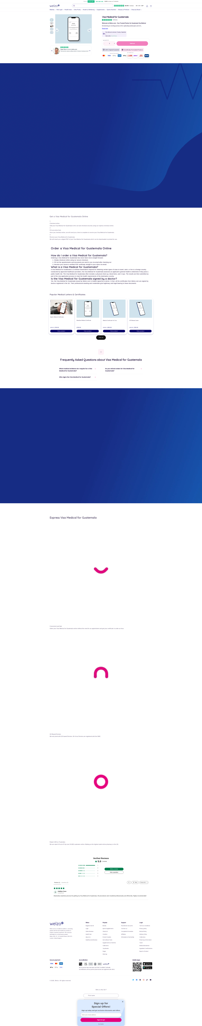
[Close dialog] (122, 1001)
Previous (56, 29)
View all (101, 337)
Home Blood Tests (107, 940)
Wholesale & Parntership (127, 937)
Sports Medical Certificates (57, 317)
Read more (105, 28)
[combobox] (92, 5)
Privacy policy (143, 928)
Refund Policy (143, 931)
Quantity (106, 40)
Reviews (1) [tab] (57, 882)
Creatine (105, 934)
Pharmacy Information (145, 940)
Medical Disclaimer (144, 945)
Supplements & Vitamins (109, 943)
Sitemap (105, 954)
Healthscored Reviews (91, 940)
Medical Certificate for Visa (110, 320)
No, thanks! (101, 1024)
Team (141, 943)
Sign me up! (101, 1020)
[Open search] (129, 882)
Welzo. (57, 980)
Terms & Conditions (144, 926)
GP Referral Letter (134, 320)
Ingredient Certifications (145, 948)
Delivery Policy (143, 934)
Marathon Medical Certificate (84, 320)
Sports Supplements (108, 928)
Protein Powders (107, 937)
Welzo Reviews (89, 931)
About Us (88, 937)
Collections (106, 945)
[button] (53, 10)
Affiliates (123, 934)
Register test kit (90, 926)
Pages (104, 951)
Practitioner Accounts (127, 926)
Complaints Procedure (127, 931)
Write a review (114, 869)
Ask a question (114, 872)
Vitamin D (105, 931)
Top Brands (106, 948)
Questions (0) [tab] (64, 882)
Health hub (88, 934)
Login (87, 928)
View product (61, 331)
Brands (104, 926)
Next (90, 29)
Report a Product (143, 951)
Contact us (124, 928)
